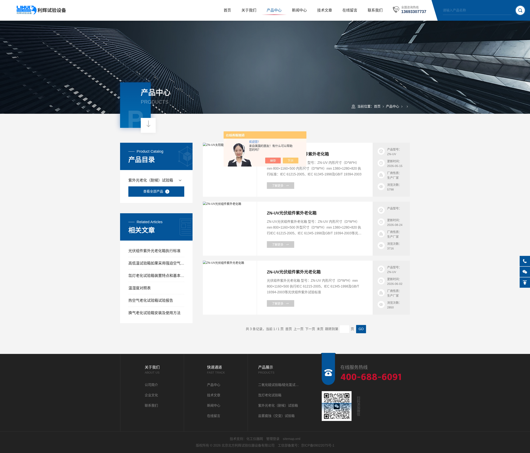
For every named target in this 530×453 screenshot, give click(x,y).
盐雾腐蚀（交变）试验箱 (276, 416)
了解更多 (277, 185)
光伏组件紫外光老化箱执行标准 (154, 251)
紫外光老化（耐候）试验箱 (150, 180)
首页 (227, 10)
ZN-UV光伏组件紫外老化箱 (292, 213)
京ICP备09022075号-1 (317, 445)
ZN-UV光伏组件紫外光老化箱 (294, 272)
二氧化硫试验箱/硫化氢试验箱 (279, 385)
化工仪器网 (254, 439)
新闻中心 (299, 10)
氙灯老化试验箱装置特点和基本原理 (156, 276)
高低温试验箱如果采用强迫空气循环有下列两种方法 (156, 263)
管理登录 (272, 439)
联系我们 (375, 10)
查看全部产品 (153, 191)
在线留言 (349, 10)
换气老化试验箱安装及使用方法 (154, 313)
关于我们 (248, 10)
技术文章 (324, 10)
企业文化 (151, 395)
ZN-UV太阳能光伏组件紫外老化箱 (298, 154)
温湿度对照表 (139, 288)
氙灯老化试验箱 (269, 395)
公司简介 (151, 385)
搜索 (520, 10)
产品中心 (274, 10)
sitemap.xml (291, 439)
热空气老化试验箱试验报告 (150, 300)
